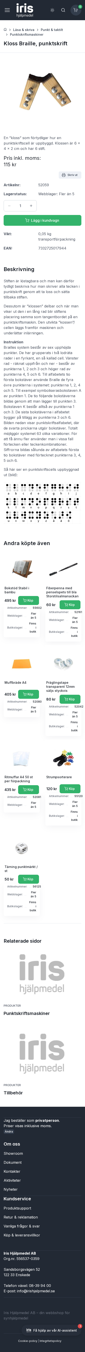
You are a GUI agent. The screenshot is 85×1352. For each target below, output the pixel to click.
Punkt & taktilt (52, 30)
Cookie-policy (27, 1341)
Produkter (12, 1005)
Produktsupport (17, 1208)
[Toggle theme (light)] (52, 10)
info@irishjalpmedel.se (36, 1291)
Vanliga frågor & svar (22, 1226)
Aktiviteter (12, 1180)
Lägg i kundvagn (45, 220)
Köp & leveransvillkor (22, 1235)
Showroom (13, 1153)
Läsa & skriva (23, 30)
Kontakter (12, 1171)
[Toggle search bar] (63, 10)
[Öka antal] (31, 205)
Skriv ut (73, 175)
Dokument (13, 1162)
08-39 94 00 (40, 1285)
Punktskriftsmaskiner (26, 34)
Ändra (9, 1131)
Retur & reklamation (21, 1217)
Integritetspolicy (50, 1341)
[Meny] (7, 10)
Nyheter (11, 1189)
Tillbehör (13, 1093)
